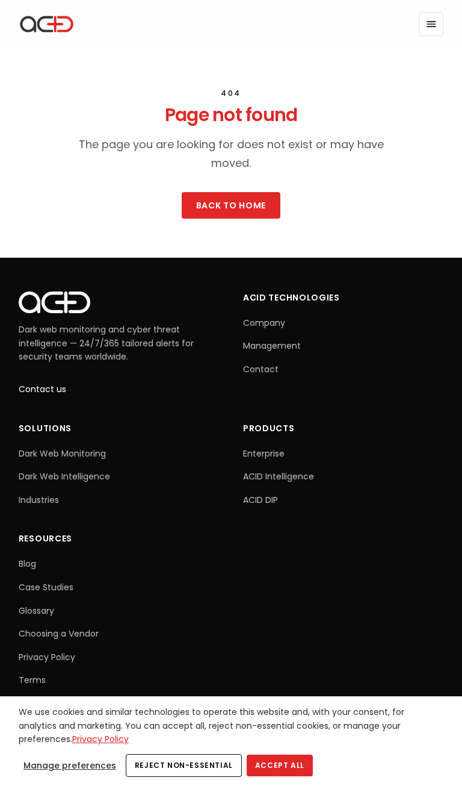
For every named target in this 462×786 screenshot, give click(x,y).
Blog (27, 564)
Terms (32, 680)
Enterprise (264, 454)
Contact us (42, 389)
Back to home (231, 205)
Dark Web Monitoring (62, 454)
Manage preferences (69, 765)
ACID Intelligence (278, 476)
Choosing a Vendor (59, 634)
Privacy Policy (47, 657)
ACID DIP (260, 500)
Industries (39, 500)
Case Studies (46, 587)
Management (272, 346)
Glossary (36, 611)
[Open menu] (431, 24)
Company (264, 323)
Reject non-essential (184, 765)
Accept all (279, 765)
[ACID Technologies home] (47, 24)
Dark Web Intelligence (64, 476)
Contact (261, 369)
